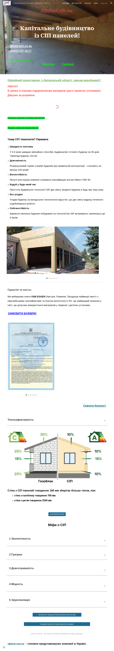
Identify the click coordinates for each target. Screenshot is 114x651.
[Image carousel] (53, 253)
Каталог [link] (88, 3)
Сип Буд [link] (65, 3)
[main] (57, 25)
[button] (111, 3)
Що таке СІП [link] (77, 3)
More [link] (103, 3)
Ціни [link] (96, 3)
